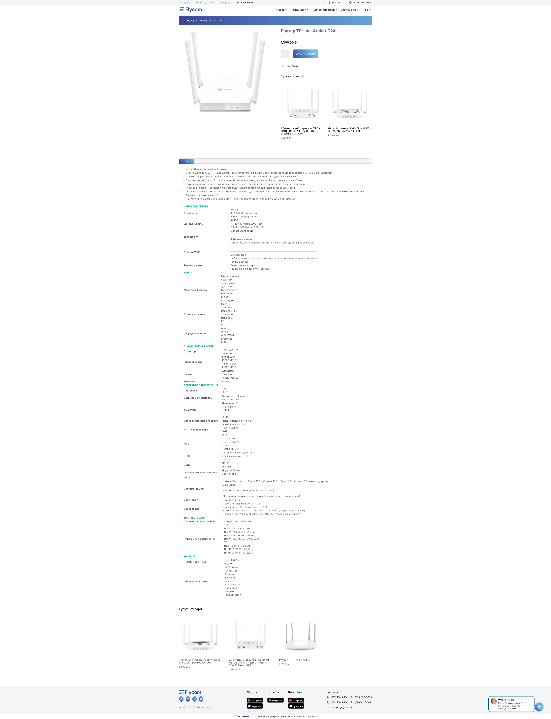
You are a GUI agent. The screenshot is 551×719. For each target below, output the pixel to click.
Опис (187, 161)
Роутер (194, 20)
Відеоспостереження (325, 10)
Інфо (365, 10)
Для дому (185, 2)
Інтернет (279, 10)
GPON (214, 2)
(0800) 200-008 (243, 2)
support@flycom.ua (341, 707)
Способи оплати (350, 10)
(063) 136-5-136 (363, 697)
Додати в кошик (305, 53)
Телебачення (299, 10)
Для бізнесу (200, 2)
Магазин (185, 20)
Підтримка (226, 2)
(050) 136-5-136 (339, 702)
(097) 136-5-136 (339, 697)
